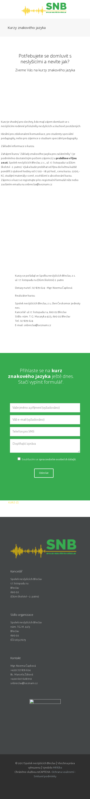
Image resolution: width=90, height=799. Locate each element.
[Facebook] (41, 783)
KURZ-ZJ (13, 502)
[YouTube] (48, 783)
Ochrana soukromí (63, 772)
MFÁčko (57, 767)
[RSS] (54, 783)
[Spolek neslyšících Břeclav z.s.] (45, 9)
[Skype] (35, 783)
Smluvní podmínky (45, 776)
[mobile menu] (84, 9)
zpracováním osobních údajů (57, 459)
